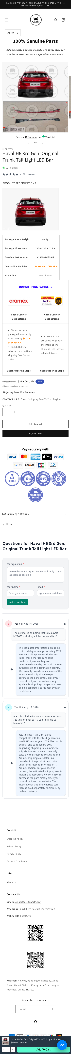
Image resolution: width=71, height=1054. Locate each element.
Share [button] (9, 524)
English (10, 32)
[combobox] (13, 32)
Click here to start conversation (37, 908)
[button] (6, 20)
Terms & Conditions (17, 861)
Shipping (5, 386)
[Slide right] (42, 142)
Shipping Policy (15, 838)
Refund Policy (14, 846)
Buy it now (35, 433)
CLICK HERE (17, 346)
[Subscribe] (52, 1009)
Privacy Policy (14, 853)
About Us (12, 882)
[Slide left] (28, 142)
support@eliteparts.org (28, 901)
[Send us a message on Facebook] (62, 1045)
